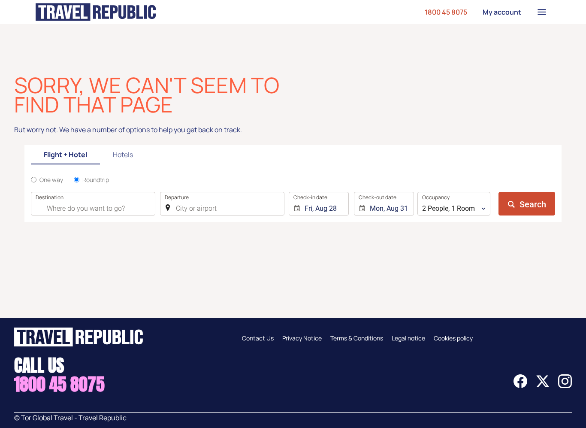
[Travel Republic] (96, 12)
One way (51, 180)
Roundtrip (95, 180)
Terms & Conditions (356, 338)
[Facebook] (520, 385)
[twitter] (543, 385)
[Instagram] (565, 385)
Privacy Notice (302, 338)
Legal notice (408, 338)
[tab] (65, 155)
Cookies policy (453, 338)
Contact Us (258, 338)
